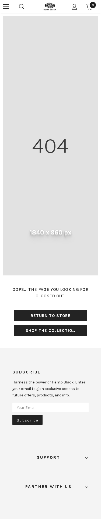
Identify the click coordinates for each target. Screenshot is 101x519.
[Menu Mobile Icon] (6, 7)
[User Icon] (74, 7)
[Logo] (50, 6)
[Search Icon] (21, 6)
